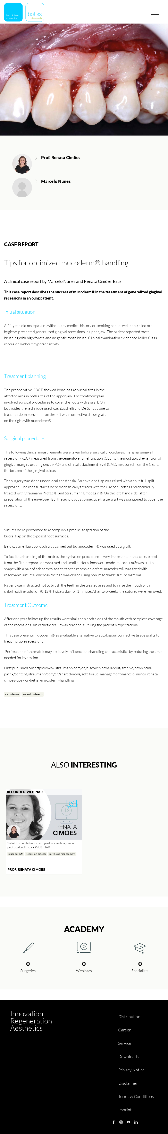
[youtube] (128, 1122)
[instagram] (121, 1122)
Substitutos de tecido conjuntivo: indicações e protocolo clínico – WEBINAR (40, 845)
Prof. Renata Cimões (26, 869)
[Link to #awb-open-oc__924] (156, 13)
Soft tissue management (62, 853)
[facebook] (113, 1122)
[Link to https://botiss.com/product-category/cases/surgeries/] (28, 947)
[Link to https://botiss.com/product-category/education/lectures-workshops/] (140, 947)
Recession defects (33, 694)
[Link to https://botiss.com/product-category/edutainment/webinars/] (84, 947)
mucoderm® (12, 694)
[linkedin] (136, 1122)
